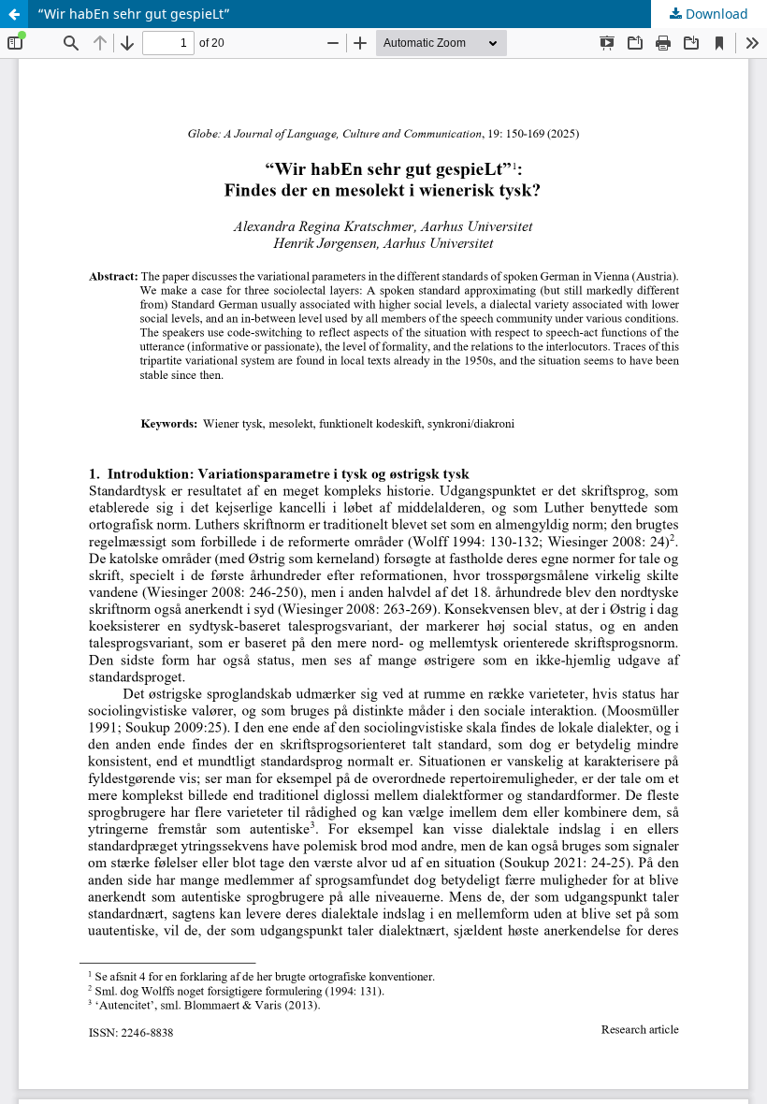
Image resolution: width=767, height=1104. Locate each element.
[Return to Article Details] (14, 14)
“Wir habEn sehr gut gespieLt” (133, 13)
